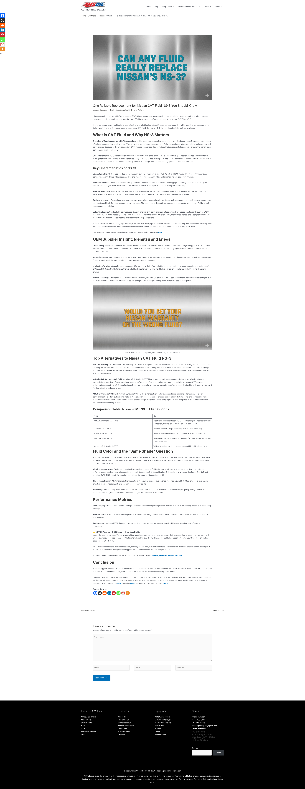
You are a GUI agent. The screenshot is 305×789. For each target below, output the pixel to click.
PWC (83, 734)
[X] (100, 593)
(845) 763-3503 (199, 720)
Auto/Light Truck (88, 717)
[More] (128, 593)
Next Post (218, 610)
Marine (158, 728)
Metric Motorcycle (163, 723)
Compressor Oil (124, 723)
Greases (121, 734)
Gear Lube (122, 728)
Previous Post (88, 610)
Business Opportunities (188, 6)
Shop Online (167, 6)
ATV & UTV (159, 726)
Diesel (157, 731)
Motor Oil (122, 717)
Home (148, 6)
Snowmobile (86, 723)
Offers (206, 6)
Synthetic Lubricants (118, 110)
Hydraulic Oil (123, 720)
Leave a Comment (100, 110)
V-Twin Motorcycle (163, 720)
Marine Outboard (88, 731)
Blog (156, 6)
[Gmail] (123, 593)
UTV (83, 728)
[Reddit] (104, 593)
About (217, 6)
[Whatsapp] (118, 593)
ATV (83, 726)
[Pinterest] (114, 593)
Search (195, 748)
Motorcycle (86, 720)
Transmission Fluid (126, 726)
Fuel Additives (124, 731)
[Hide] (1, 54)
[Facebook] (95, 593)
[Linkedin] (109, 593)
